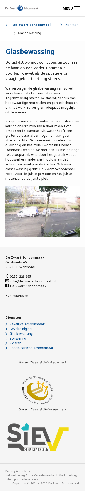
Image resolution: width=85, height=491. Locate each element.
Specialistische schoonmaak (32, 348)
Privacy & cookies (17, 471)
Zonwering (18, 338)
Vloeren (16, 343)
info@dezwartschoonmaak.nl (33, 281)
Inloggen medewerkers (21, 479)
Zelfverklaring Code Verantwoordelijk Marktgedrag (41, 475)
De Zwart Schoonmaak (27, 286)
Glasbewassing (21, 333)
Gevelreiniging (21, 329)
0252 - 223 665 (20, 276)
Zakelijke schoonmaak (27, 324)
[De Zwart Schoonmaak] (21, 8)
